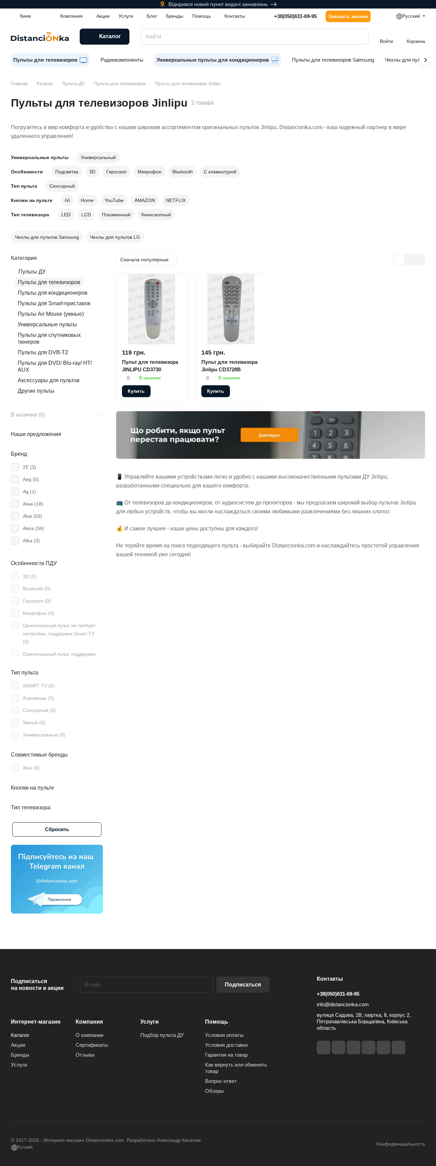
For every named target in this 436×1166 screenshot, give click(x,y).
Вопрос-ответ (221, 1081)
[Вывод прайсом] (419, 259)
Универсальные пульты (47, 324)
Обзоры (214, 1091)
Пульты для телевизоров (49, 282)
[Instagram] (338, 1047)
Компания (89, 1022)
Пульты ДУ (32, 272)
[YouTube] (368, 1047)
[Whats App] (398, 1047)
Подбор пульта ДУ (162, 1035)
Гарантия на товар (226, 1055)
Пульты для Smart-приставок (54, 303)
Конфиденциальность (400, 1144)
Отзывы (85, 1055)
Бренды (20, 1055)
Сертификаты (92, 1045)
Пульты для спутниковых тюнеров (49, 338)
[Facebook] (323, 1047)
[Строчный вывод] (409, 259)
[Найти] (360, 37)
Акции (18, 1045)
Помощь (216, 1022)
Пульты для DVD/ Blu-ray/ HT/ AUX (55, 366)
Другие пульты (36, 391)
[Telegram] (353, 1047)
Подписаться (243, 985)
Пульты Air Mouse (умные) (51, 314)
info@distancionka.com (343, 1004)
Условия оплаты (224, 1035)
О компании (89, 1035)
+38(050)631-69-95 (295, 16)
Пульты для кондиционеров (53, 293)
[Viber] (383, 1047)
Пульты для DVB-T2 (43, 352)
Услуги (19, 1065)
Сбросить (57, 829)
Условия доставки (226, 1045)
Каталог (20, 1035)
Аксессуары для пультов (49, 380)
